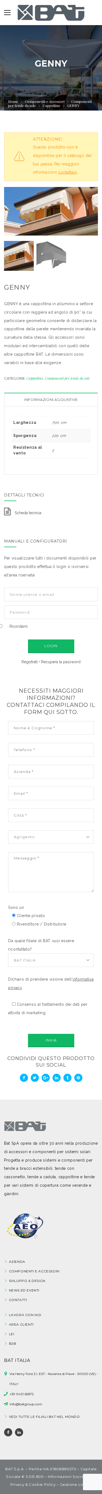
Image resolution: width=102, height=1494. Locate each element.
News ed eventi (24, 1290)
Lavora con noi (25, 1315)
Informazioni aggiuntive (51, 399)
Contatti (18, 1300)
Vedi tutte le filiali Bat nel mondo (44, 1417)
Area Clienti (21, 1324)
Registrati (29, 662)
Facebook (8, 1432)
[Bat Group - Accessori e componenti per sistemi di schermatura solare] (51, 12)
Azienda (17, 1262)
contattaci (67, 172)
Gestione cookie (76, 1484)
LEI (11, 1334)
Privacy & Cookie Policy (33, 1484)
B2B (12, 1343)
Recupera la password (61, 662)
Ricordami (18, 626)
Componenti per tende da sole (67, 378)
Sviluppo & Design (27, 1281)
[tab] (51, 400)
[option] (51, 211)
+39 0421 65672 (22, 1394)
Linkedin (19, 1432)
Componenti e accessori (34, 1271)
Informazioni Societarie (70, 1476)
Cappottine (34, 378)
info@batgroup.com (26, 1404)
